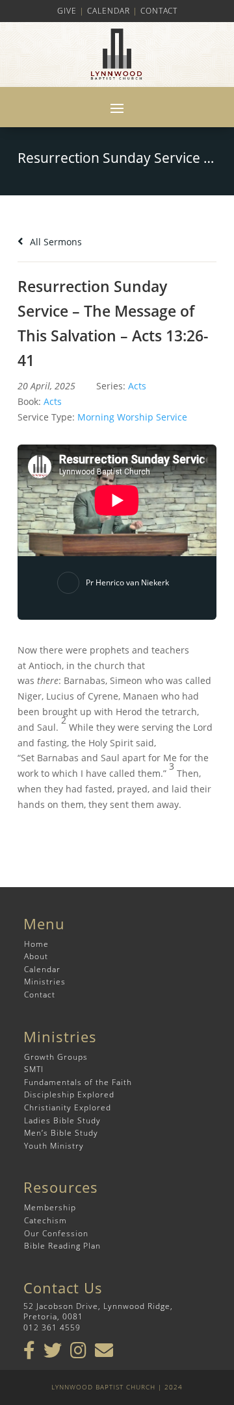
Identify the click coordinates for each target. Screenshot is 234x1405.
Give (67, 10)
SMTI (34, 1069)
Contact (158, 10)
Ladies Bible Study (62, 1120)
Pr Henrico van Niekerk (127, 582)
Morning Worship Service (132, 417)
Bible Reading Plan (62, 1245)
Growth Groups (56, 1056)
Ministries (45, 981)
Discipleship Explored (69, 1094)
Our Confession (56, 1233)
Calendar (108, 10)
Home (36, 943)
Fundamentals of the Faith (78, 1082)
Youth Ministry (54, 1145)
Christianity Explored (67, 1107)
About (36, 956)
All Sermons (54, 242)
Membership (50, 1207)
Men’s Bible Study (61, 1132)
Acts (137, 386)
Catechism (45, 1220)
